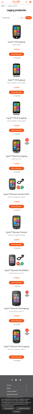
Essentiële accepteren (24, 408)
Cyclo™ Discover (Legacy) (16, 156)
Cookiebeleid (16, 411)
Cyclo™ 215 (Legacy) (16, 80)
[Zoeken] (26, 1)
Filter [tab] (29, 17)
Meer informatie (17, 54)
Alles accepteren (9, 408)
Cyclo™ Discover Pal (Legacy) (16, 308)
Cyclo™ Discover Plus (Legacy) (16, 346)
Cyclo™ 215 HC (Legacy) (16, 118)
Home (3, 6)
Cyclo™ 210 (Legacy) (16, 42)
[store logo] (16, 2)
